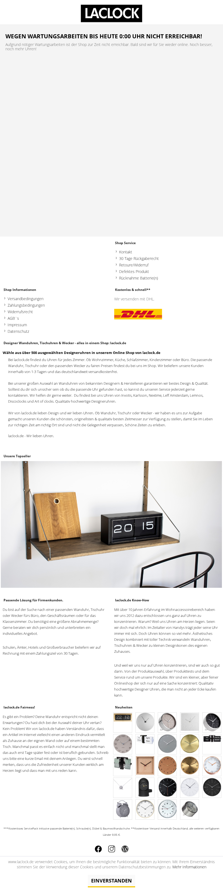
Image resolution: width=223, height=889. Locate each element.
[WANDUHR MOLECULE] (167, 744)
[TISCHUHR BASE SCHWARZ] (145, 788)
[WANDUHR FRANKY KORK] (145, 766)
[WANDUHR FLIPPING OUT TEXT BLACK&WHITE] (145, 744)
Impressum (17, 324)
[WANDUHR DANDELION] (189, 788)
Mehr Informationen (189, 866)
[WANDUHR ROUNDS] (145, 723)
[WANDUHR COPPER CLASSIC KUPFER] (212, 766)
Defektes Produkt (134, 271)
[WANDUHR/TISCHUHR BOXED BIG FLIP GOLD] (122, 723)
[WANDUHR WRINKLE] (189, 723)
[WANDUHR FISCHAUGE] (167, 810)
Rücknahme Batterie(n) (138, 278)
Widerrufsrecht (20, 311)
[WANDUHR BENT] (189, 766)
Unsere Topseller (17, 456)
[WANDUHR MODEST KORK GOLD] (167, 766)
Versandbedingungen (26, 298)
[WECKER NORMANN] (167, 723)
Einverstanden (111, 880)
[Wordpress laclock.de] (125, 849)
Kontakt (125, 251)
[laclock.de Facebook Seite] (98, 849)
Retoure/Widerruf (133, 265)
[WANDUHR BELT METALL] (189, 744)
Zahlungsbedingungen (26, 305)
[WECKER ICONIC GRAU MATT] (122, 810)
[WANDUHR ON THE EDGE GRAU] (122, 744)
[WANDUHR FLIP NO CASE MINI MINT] (122, 766)
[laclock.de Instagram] (111, 849)
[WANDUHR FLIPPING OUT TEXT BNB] (212, 744)
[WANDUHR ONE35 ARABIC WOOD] (145, 810)
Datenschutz (18, 331)
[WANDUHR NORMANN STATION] (212, 788)
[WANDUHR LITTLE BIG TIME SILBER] (122, 788)
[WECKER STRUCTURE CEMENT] (189, 810)
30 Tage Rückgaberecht (139, 258)
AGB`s (13, 318)
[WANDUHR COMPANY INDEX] (167, 788)
